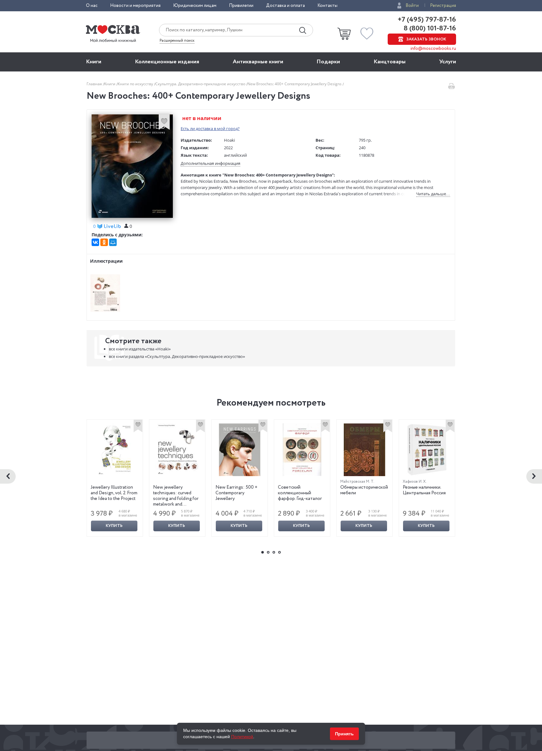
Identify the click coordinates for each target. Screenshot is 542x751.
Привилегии (241, 6)
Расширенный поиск (177, 40)
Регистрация (443, 6)
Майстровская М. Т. (357, 481)
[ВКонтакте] (95, 242)
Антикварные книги (258, 62)
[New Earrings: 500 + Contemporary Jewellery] (239, 449)
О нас (92, 6)
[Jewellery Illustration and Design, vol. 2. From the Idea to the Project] (115, 449)
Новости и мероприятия (135, 6)
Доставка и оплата (285, 6)
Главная (95, 84)
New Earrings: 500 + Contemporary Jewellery (236, 493)
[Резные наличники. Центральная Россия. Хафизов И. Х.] (427, 449)
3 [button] (274, 552)
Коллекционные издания (167, 62)
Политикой (242, 736)
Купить (114, 526)
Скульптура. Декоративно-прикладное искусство (200, 84)
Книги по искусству (136, 84)
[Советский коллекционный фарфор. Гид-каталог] (302, 449)
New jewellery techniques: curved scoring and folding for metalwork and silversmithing (176, 498)
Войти (412, 6)
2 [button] (268, 552)
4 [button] (279, 552)
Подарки (328, 62)
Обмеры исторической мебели (364, 490)
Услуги (447, 62)
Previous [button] (8, 476)
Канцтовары (390, 62)
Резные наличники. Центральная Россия (424, 490)
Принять (344, 733)
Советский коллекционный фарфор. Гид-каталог (300, 493)
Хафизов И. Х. (415, 481)
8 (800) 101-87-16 (429, 28)
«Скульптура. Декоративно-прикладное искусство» (177, 356)
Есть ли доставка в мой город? (210, 128)
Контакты (327, 6)
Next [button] (534, 476)
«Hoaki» (140, 349)
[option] (115, 478)
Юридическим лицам (194, 6)
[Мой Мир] (113, 242)
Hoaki (229, 140)
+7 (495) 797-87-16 (427, 20)
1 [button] (262, 552)
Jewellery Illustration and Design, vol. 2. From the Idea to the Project (114, 493)
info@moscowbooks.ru (433, 48)
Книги (93, 62)
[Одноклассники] (104, 242)
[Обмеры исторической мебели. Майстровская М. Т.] (364, 449)
